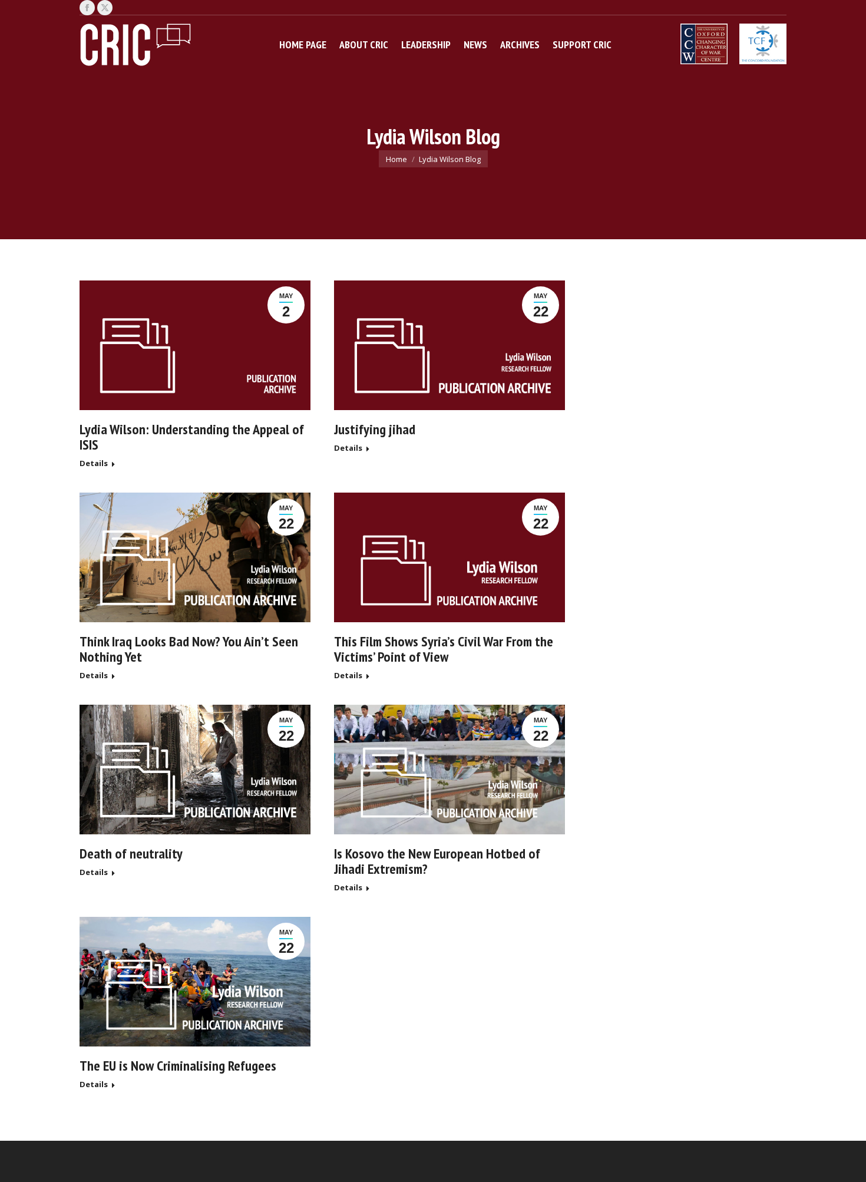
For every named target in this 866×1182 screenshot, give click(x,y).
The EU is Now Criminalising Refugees (178, 1065)
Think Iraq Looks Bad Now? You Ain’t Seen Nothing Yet (189, 649)
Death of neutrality (131, 853)
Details (94, 463)
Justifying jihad (374, 429)
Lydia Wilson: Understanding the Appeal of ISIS (192, 437)
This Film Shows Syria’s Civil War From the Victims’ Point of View (443, 649)
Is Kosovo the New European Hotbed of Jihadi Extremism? (437, 861)
